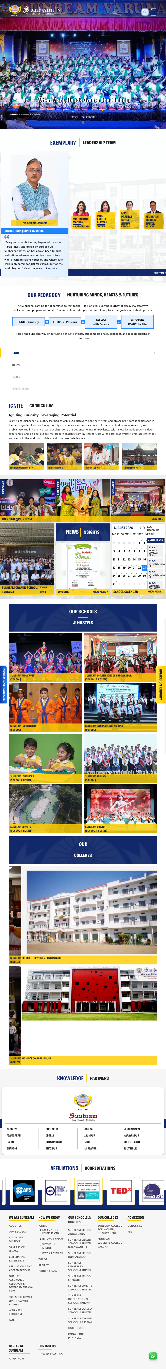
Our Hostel (76, 1328)
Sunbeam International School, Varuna (79, 1298)
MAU (87, 1142)
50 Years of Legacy (17, 1248)
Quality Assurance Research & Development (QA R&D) (21, 1283)
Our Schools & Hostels (79, 1219)
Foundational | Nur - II (20, 467)
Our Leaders (17, 1231)
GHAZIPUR (51, 1148)
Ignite (42, 1225)
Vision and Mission (16, 1239)
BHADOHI (12, 1148)
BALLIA (10, 1142)
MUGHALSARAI (131, 1129)
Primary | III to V (55, 467)
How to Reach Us (50, 1354)
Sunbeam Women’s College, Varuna (110, 1242)
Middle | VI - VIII (93, 467)
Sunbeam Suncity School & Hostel (80, 1287)
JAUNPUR (89, 1135)
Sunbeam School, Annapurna (80, 1231)
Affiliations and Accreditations (20, 1268)
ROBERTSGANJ (131, 1142)
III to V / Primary (52, 1238)
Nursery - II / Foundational (51, 1231)
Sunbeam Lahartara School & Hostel (80, 1266)
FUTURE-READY (20, 388)
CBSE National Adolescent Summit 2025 (139, 497)
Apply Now (16, 1358)
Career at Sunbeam (16, 1348)
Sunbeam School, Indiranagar (80, 1254)
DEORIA (50, 1135)
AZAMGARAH (14, 1135)
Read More (51, 268)
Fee (130, 1231)
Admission (136, 1217)
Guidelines (135, 1225)
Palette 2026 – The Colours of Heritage (29, 497)
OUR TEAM (159, 273)
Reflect (43, 1265)
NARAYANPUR (131, 1135)
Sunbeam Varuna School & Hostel (80, 1310)
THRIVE (16, 364)
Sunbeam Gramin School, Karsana (80, 1320)
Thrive (42, 1259)
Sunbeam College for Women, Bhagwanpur (110, 1229)
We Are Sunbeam (21, 1217)
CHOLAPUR (52, 1129)
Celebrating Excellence (17, 1258)
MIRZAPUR (90, 1148)
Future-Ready (47, 1271)
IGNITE (16, 352)
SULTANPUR (130, 1148)
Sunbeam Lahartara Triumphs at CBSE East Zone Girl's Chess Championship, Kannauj (84, 497)
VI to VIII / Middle (48, 1246)
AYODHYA (12, 1129)
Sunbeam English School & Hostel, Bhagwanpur (80, 1243)
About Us (15, 1225)
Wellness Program (15, 1312)
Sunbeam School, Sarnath (80, 1277)
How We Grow (49, 1217)
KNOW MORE (43, 589)
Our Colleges (108, 1217)
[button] (11, 114)
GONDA (88, 1129)
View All (156, 519)
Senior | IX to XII (130, 467)
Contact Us (47, 1346)
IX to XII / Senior (52, 1253)
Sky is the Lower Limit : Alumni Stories (20, 1300)
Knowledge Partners (76, 1335)
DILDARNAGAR (54, 1142)
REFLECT (17, 376)
